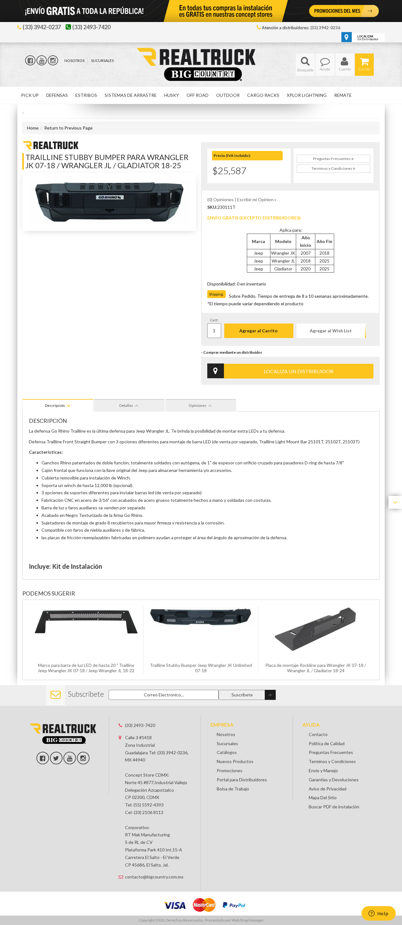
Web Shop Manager (247, 920)
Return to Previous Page (68, 127)
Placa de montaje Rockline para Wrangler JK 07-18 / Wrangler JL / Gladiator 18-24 (315, 667)
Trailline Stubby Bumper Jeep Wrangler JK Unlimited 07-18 (201, 667)
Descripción (55, 405)
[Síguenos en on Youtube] (69, 758)
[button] (305, 64)
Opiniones (197, 405)
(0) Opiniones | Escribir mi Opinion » (241, 199)
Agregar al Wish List (331, 330)
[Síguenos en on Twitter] (56, 758)
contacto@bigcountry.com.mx (154, 876)
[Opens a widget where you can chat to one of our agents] (378, 914)
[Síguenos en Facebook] (30, 60)
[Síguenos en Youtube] (41, 60)
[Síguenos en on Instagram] (83, 758)
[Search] (305, 64)
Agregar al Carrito (258, 330)
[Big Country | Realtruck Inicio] (201, 53)
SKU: (212, 207)
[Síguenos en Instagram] (53, 60)
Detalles (126, 405)
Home (33, 127)
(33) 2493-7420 (140, 725)
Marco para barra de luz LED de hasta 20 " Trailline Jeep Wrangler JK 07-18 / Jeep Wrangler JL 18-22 (86, 667)
